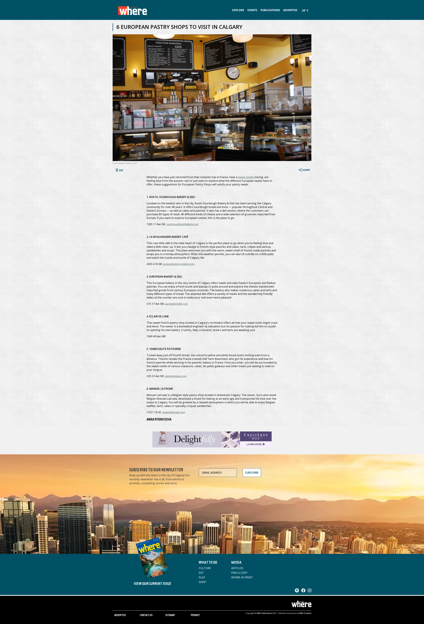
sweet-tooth (245, 177)
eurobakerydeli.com (176, 304)
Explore (238, 10)
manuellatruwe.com (173, 412)
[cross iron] (212, 446)
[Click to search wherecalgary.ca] (310, 8)
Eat (201, 573)
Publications (270, 10)
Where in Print (242, 577)
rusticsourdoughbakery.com (182, 224)
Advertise (290, 10)
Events (252, 10)
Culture (205, 568)
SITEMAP (170, 615)
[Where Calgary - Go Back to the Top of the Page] (296, 591)
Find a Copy (239, 573)
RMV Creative (305, 613)
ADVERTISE (120, 615)
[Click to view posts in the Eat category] (119, 171)
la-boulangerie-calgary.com (178, 264)
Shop (202, 582)
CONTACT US (146, 615)
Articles (237, 568)
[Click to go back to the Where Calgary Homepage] (132, 10)
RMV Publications (264, 613)
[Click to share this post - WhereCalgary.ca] (304, 170)
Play (202, 577)
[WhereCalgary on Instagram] (308, 591)
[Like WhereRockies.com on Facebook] (302, 591)
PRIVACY (195, 615)
